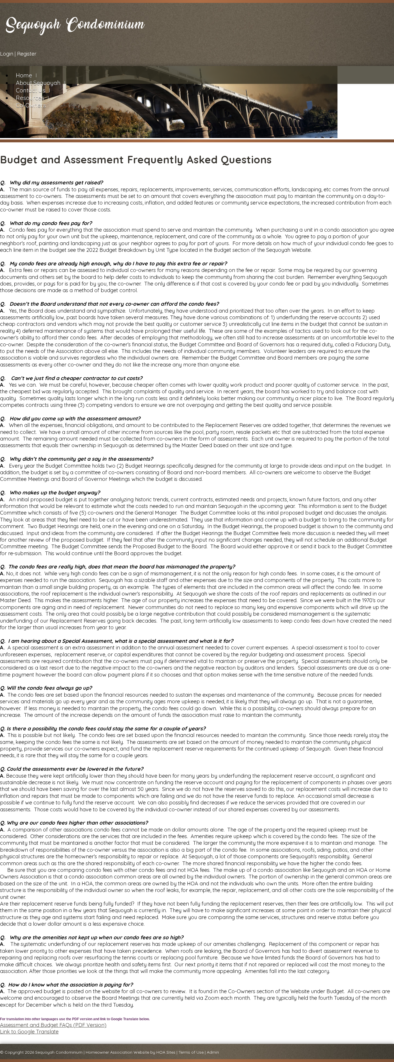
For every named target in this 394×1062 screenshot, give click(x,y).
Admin (213, 1052)
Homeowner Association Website (117, 1052)
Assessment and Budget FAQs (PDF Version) (53, 1025)
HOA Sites (165, 1052)
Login (6, 53)
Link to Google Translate (29, 1031)
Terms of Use (191, 1052)
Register (26, 53)
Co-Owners (31, 105)
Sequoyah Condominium (58, 1052)
